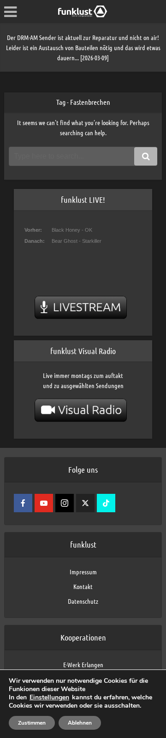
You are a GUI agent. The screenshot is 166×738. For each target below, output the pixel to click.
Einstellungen (49, 697)
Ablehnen (80, 723)
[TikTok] (106, 503)
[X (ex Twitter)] (85, 503)
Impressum (83, 571)
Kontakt (83, 586)
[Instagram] (64, 503)
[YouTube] (44, 503)
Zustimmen (32, 723)
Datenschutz (83, 601)
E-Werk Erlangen (83, 664)
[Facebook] (23, 503)
